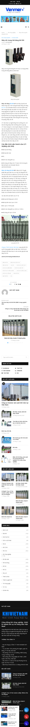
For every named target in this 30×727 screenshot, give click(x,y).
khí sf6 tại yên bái (7, 273)
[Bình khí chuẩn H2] (8, 510)
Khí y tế (15, 573)
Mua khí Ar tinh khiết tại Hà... (12, 722)
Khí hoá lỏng (15, 562)
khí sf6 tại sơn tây (19, 268)
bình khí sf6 (5, 265)
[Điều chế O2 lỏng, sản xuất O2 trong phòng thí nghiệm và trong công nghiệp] (6, 459)
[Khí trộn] (6, 450)
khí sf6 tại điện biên (7, 268)
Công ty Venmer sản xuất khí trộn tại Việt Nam (15, 404)
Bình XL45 (15, 530)
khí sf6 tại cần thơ (21, 265)
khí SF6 (3, 107)
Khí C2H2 (15, 547)
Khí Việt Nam (9, 42)
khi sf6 (12, 265)
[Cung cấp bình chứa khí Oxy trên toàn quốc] (4, 715)
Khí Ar (15, 544)
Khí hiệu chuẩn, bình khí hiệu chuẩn (19, 412)
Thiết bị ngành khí (15, 580)
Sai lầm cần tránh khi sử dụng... (13, 708)
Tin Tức (15, 587)
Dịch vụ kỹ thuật (15, 540)
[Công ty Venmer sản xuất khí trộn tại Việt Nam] (15, 392)
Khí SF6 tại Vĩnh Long (22, 270)
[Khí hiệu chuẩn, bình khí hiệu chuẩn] (6, 414)
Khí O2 (15, 569)
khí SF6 (12, 103)
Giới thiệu (12, 1)
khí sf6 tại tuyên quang (8, 270)
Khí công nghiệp (12, 32)
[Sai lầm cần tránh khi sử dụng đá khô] (4, 709)
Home (3, 32)
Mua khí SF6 (16, 273)
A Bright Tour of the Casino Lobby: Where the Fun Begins (8, 492)
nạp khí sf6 (5, 276)
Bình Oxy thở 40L (6, 431)
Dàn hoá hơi (15, 537)
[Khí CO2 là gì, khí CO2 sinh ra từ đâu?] (6, 440)
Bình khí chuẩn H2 (7, 517)
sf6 (11, 276)
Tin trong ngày (15, 583)
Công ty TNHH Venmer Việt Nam (10, 247)
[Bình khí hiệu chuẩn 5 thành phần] (15, 327)
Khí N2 (15, 566)
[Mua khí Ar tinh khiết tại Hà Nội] (4, 723)
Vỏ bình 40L (15, 590)
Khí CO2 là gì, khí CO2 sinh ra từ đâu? (20, 438)
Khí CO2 (15, 551)
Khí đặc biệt (15, 37)
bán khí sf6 (5, 262)
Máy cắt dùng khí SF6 (8, 170)
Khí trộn (15, 447)
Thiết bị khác (15, 576)
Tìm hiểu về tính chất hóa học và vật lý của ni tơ (20, 422)
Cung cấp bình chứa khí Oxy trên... (12, 715)
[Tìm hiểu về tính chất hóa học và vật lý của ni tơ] (6, 424)
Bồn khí (15, 533)
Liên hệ (18, 1)
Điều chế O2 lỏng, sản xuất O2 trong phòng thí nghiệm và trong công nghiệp (20, 459)
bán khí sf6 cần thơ (15, 262)
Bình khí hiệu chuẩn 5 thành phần (15, 338)
